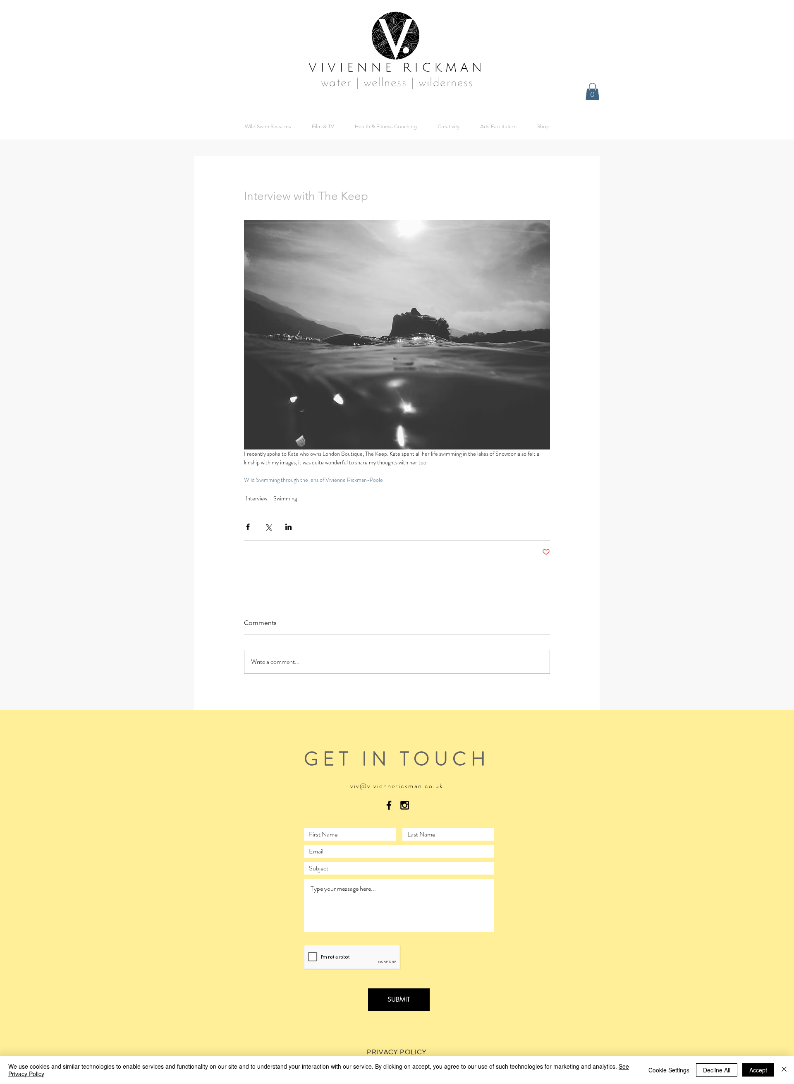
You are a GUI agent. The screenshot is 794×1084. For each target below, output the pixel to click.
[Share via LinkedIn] (288, 527)
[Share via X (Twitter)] (268, 527)
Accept (758, 1070)
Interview (256, 498)
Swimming (285, 498)
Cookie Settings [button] (668, 1070)
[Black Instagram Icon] (405, 805)
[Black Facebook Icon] (389, 805)
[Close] (784, 1069)
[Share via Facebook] (248, 527)
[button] (592, 91)
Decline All (716, 1070)
